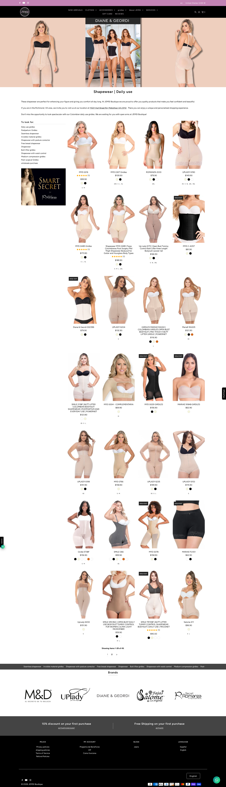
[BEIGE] (118, 411)
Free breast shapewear (30, 143)
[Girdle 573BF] (84, 524)
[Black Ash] (127, 559)
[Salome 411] (189, 595)
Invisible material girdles (31, 137)
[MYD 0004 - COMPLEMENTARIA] (119, 377)
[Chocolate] (157, 341)
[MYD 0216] (84, 145)
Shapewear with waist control (33, 153)
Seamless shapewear (30, 133)
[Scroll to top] (221, 782)
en (181, 3)
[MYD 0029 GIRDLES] (154, 377)
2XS (115, 184)
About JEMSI (135, 10)
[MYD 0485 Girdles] (84, 219)
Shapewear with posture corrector (35, 140)
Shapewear (26, 147)
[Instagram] (28, 3)
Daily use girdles (28, 127)
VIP (89, 750)
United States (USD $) (196, 3)
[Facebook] (19, 3)
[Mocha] (82, 419)
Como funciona (89, 753)
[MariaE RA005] (189, 300)
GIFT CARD (107, 14)
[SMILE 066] (119, 524)
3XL (194, 184)
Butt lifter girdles (28, 150)
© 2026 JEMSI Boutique (32, 784)
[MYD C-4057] (189, 219)
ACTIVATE (159, 728)
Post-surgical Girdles (29, 160)
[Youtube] (23, 3)
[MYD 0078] (154, 524)
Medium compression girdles (33, 156)
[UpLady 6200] (84, 595)
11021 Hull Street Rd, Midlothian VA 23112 (108, 108)
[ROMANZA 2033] (154, 145)
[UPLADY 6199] (84, 454)
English (183, 750)
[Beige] (82, 183)
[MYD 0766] (119, 454)
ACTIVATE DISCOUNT (66, 728)
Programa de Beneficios (90, 747)
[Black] (85, 183)
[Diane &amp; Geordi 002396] (84, 300)
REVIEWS (119, 14)
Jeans (136, 747)
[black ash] (92, 559)
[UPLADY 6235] (154, 454)
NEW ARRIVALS (75, 10)
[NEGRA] (187, 559)
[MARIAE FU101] (189, 524)
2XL (153, 184)
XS (183, 184)
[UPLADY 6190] (189, 145)
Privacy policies (42, 747)
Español (183, 747)
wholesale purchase (29, 163)
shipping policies (43, 750)
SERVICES (150, 10)
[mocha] (82, 559)
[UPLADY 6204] (119, 300)
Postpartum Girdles (29, 130)
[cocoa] (157, 179)
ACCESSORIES (106, 10)
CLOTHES (89, 10)
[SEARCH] (195, 11)
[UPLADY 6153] (189, 454)
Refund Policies (42, 756)
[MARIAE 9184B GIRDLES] (189, 377)
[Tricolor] (192, 179)
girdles (121, 10)
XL (122, 184)
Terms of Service (43, 753)
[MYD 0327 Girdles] (119, 145)
